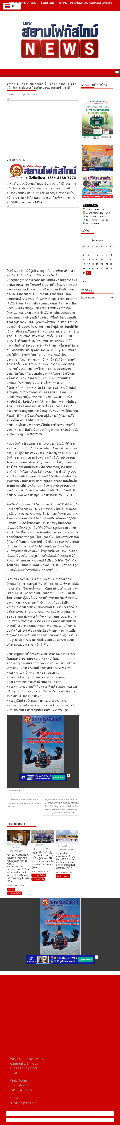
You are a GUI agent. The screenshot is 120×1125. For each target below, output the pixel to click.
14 (107, 259)
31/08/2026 (14, 847)
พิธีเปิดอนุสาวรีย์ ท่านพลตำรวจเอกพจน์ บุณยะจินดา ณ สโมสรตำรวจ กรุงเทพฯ (24, 803)
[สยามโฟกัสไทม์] (9, 72)
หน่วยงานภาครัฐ (38, 879)
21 (107, 263)
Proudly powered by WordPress (40, 1120)
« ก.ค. (84, 281)
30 (84, 272)
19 (97, 263)
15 (111, 259)
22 (111, 263)
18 (93, 263)
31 (88, 272)
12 (97, 259)
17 (88, 263)
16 (84, 263)
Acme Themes (89, 1120)
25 (93, 268)
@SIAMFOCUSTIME (30, 94)
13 (102, 259)
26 (97, 268)
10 (88, 259)
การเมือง (11, 889)
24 (88, 268)
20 (102, 263)
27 (102, 268)
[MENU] (117, 72)
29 (111, 268)
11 (93, 259)
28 (107, 268)
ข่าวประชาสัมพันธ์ (16, 790)
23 (84, 268)
